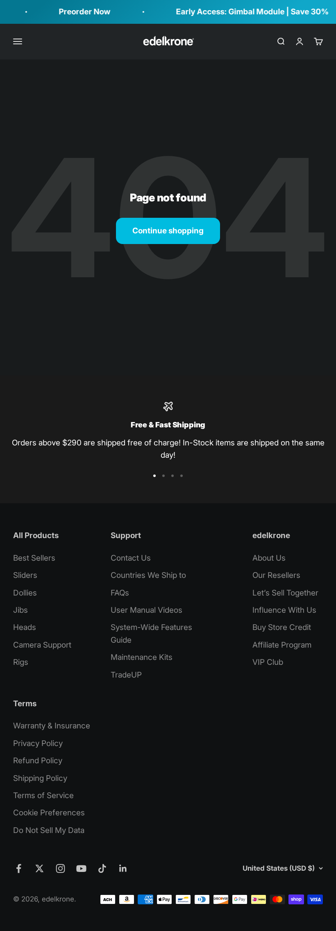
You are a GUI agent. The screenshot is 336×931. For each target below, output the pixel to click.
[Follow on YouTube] (81, 868)
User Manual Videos (146, 610)
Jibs (20, 610)
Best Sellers (34, 558)
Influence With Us (284, 610)
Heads (24, 627)
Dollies (25, 593)
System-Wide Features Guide (151, 633)
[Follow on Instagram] (60, 868)
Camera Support (42, 645)
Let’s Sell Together (285, 593)
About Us (269, 558)
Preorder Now (79, 11)
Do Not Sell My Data (48, 830)
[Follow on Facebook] (18, 868)
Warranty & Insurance (51, 725)
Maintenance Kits (142, 657)
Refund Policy (37, 760)
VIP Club (267, 662)
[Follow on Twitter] (39, 868)
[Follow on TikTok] (102, 868)
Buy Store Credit (281, 627)
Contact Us (131, 558)
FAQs (120, 593)
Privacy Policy (38, 743)
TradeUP (126, 675)
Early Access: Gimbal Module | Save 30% (247, 11)
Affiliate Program (281, 645)
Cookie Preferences (49, 812)
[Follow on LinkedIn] (123, 868)
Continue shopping (168, 230)
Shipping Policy (40, 778)
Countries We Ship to (148, 575)
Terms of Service (43, 795)
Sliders (25, 575)
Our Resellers (276, 575)
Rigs (20, 662)
